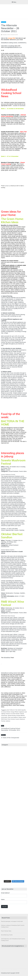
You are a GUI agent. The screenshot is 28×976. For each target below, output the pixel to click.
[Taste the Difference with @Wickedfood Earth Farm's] (14, 843)
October (15, 105)
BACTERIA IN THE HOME (14, 710)
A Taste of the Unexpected (10, 737)
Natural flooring (12, 715)
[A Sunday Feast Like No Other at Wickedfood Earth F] (14, 872)
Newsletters (3, 22)
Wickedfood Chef (5, 34)
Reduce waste (22, 717)
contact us (7, 186)
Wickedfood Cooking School (9, 673)
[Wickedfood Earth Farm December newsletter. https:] (14, 755)
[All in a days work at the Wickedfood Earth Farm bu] (14, 799)
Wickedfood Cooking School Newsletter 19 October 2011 (10, 729)
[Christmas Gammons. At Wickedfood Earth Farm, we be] (14, 828)
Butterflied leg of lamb (6, 935)
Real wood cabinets (13, 717)
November (22, 105)
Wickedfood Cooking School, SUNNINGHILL (14, 42)
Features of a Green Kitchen (13, 713)
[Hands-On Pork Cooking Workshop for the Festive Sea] (14, 784)
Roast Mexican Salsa (6, 931)
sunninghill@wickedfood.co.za (13, 47)
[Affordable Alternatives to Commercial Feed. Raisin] (14, 814)
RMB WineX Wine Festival (8, 719)
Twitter (18, 78)
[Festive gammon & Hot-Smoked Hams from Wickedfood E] (14, 857)
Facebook (10, 78)
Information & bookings (8, 46)
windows (8, 721)
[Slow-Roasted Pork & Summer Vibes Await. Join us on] (14, 770)
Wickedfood (7, 657)
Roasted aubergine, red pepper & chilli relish (12, 921)
